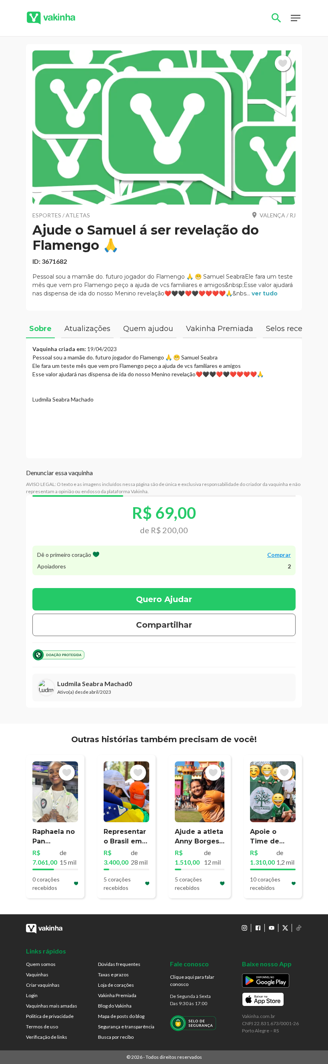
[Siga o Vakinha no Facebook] (258, 928)
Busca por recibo (116, 1037)
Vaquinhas (37, 975)
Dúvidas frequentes (119, 964)
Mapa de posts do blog (121, 1016)
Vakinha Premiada (117, 995)
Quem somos (41, 964)
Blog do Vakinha (115, 1006)
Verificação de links (46, 1037)
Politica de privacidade (50, 1016)
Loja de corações (116, 985)
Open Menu (295, 18)
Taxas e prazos (113, 975)
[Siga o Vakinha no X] (285, 928)
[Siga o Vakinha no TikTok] (299, 928)
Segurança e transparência (126, 1027)
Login (32, 995)
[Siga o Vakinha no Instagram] (244, 928)
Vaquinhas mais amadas (51, 1006)
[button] (164, 127)
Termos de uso (42, 1027)
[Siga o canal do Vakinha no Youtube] (271, 928)
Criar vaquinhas (43, 985)
